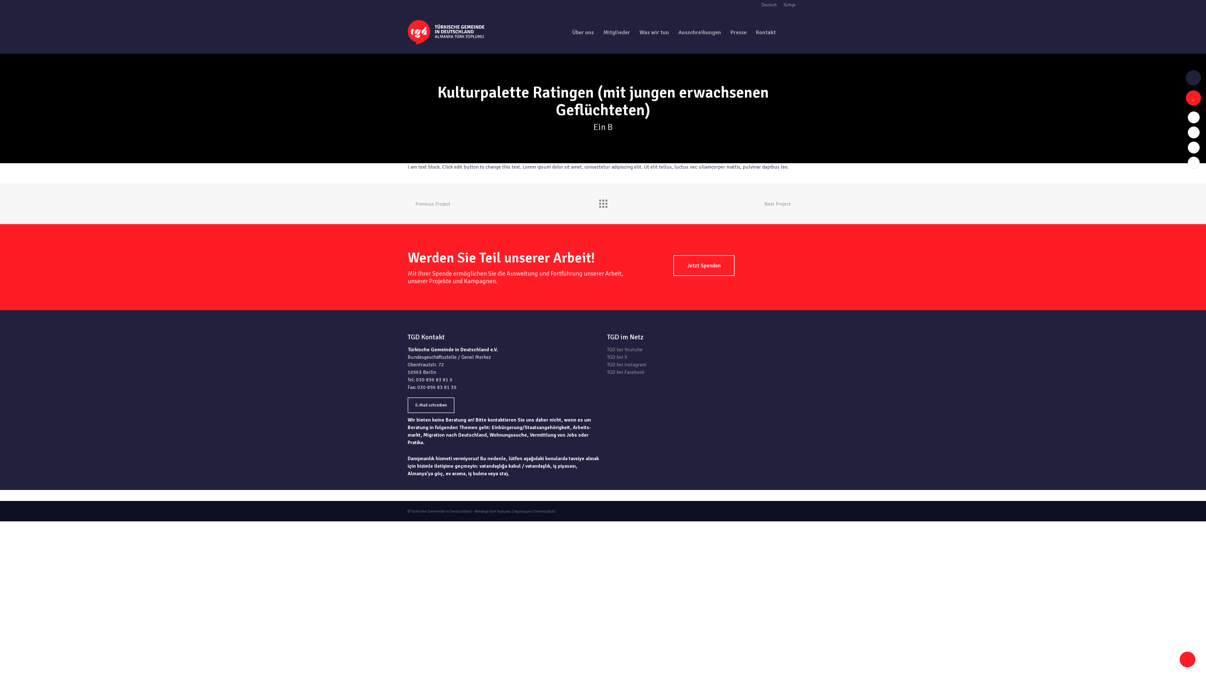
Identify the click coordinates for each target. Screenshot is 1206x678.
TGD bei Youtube (625, 350)
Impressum (522, 511)
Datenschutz (544, 511)
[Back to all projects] (603, 202)
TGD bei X (617, 357)
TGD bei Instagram (626, 365)
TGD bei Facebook (625, 372)
